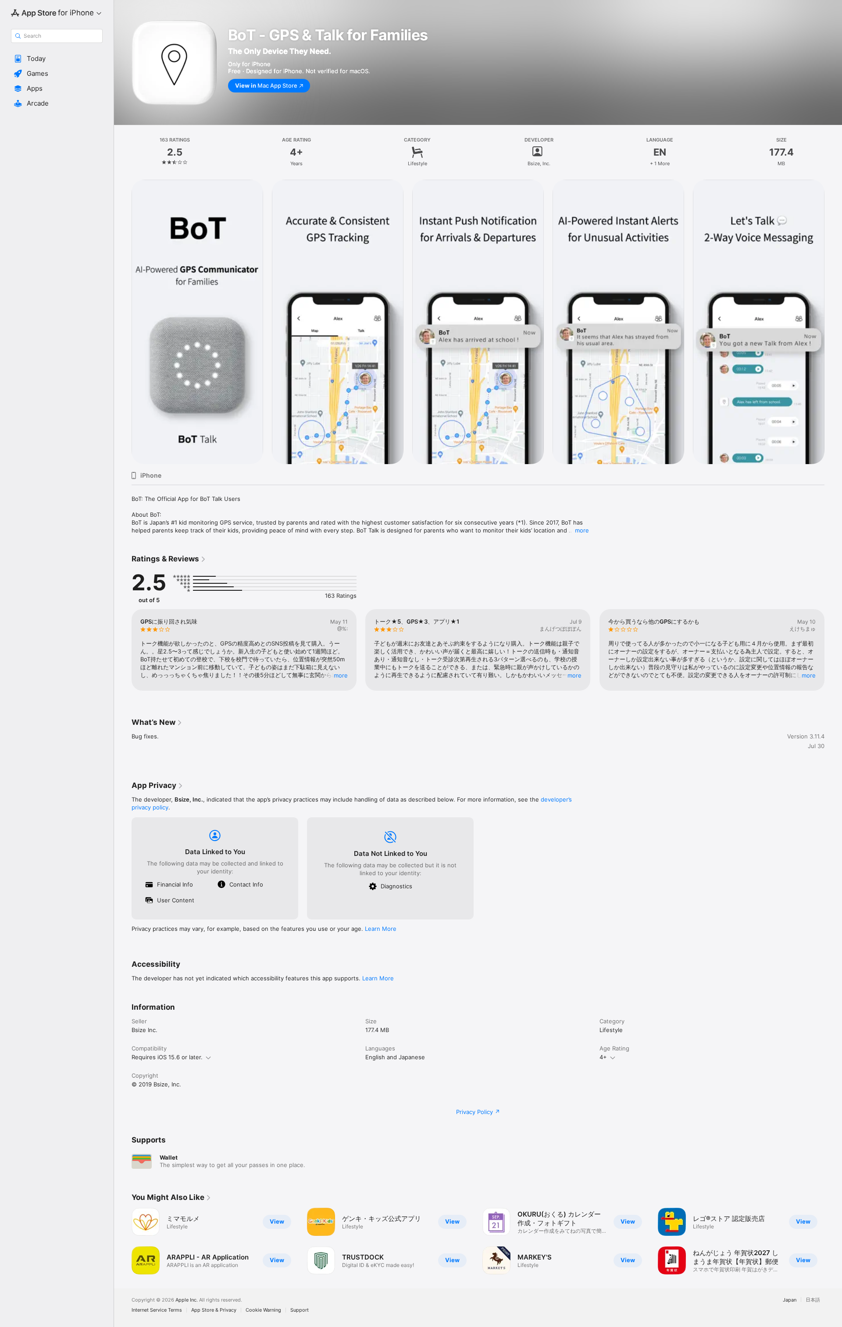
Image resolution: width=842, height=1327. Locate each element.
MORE (341, 675)
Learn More (380, 928)
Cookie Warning (263, 1310)
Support (299, 1310)
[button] (56, 58)
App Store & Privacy (213, 1310)
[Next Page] (833, 650)
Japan (789, 1299)
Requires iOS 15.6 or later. (167, 1057)
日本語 (813, 1299)
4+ (603, 1057)
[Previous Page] (123, 650)
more (582, 530)
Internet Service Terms (157, 1310)
